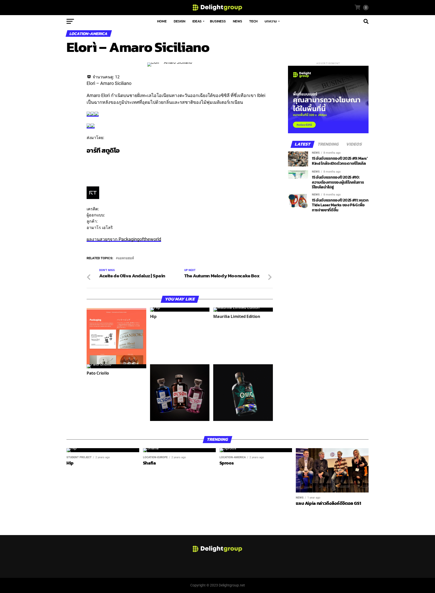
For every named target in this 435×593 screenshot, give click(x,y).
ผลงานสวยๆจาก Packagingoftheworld (124, 239)
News (237, 21)
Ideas (197, 21)
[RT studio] (93, 197)
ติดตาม (93, 160)
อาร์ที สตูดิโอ (103, 150)
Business (218, 21)
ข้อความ (94, 166)
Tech (253, 21)
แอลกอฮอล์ (126, 258)
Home (162, 21)
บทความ (271, 21)
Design (179, 21)
